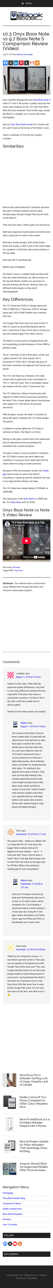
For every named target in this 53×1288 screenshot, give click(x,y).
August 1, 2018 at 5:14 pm (33, 726)
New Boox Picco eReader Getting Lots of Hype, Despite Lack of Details (34, 1079)
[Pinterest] (21, 62)
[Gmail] (31, 62)
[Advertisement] (26, 177)
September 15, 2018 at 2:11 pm (31, 834)
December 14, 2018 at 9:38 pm (30, 949)
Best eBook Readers (12, 1214)
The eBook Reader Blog (14, 1198)
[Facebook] (5, 62)
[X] (10, 62)
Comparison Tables (12, 1203)
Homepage (8, 1193)
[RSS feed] (20, 1244)
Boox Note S (29, 498)
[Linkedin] (16, 62)
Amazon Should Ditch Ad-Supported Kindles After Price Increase (34, 1167)
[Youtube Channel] (15, 1244)
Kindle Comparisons (12, 1209)
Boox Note (16, 502)
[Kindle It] (26, 62)
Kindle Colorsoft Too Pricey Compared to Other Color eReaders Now (34, 1102)
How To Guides (10, 1224)
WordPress (32, 1278)
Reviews (16, 567)
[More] (37, 62)
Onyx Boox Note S (41, 100)
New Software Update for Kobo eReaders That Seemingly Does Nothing (34, 1146)
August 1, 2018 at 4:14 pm (28, 677)
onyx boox (18, 570)
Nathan (24, 723)
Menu (28, 3)
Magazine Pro (30, 1275)
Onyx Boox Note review (21, 124)
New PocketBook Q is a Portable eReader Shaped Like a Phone (35, 1122)
